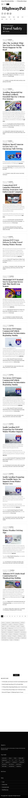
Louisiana (13, 316)
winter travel (18, 267)
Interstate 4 (10, 630)
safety (12, 173)
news (3, 634)
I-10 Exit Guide (11, 312)
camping (10, 624)
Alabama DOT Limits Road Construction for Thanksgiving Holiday (14, 575)
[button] (2, 4)
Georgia (22, 626)
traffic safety (16, 80)
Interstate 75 (4, 632)
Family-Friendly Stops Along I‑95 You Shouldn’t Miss (12, 684)
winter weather (13, 367)
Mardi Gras (18, 316)
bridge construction (15, 622)
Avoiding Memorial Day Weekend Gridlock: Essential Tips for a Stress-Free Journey (14, 95)
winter (22, 561)
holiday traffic (7, 131)
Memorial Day (10, 132)
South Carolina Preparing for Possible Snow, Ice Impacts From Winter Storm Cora (13, 480)
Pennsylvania (15, 634)
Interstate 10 (12, 266)
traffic (16, 266)
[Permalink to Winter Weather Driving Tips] (14, 539)
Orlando (10, 634)
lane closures (23, 632)
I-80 (18, 17)
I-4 (14, 19)
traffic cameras (16, 173)
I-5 (10, 19)
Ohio (6, 634)
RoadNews (3, 17)
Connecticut (7, 226)
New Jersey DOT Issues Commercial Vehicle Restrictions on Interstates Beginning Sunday (14, 332)
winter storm (8, 367)
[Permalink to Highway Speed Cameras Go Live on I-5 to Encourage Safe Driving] (14, 155)
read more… (22, 70)
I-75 (22, 17)
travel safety (8, 81)
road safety (11, 80)
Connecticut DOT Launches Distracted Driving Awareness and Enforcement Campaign (13, 188)
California (22, 622)
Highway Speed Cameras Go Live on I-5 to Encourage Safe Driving (13, 146)
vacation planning (19, 318)
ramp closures (22, 634)
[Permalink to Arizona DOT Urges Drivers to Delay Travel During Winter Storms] (14, 247)
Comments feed (5, 787)
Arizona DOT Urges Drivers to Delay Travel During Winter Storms (12, 242)
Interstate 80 (9, 366)
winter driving (12, 267)
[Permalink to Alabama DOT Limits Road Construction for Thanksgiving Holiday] (14, 584)
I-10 (6, 19)
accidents (7, 80)
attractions (8, 622)
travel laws (21, 80)
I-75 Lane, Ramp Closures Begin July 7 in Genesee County (13, 689)
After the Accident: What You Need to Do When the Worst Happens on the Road (13, 46)
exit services (12, 626)
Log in (3, 781)
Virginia (11, 639)
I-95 (9, 17)
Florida (18, 626)
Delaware (21, 624)
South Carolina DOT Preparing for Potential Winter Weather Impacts (13, 429)
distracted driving (13, 226)
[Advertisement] (14, 657)
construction (15, 624)
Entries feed (4, 784)
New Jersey (14, 366)
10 (25, 616)
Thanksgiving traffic (13, 610)
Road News (11, 325)
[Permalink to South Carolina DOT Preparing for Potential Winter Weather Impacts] (14, 438)
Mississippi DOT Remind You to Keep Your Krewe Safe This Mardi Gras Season (13, 282)
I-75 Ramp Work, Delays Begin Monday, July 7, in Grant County (14, 687)
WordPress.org (5, 789)
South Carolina (14, 465)
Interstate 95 (5, 132)
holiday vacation (19, 131)
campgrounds (4, 624)
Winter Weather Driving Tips (13, 531)
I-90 (13, 17)
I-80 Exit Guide (17, 362)
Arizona (6, 266)
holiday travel (12, 131)
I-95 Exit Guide (11, 76)
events (7, 626)
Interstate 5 (8, 173)
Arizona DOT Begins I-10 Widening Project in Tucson (12, 692)
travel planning (11, 766)
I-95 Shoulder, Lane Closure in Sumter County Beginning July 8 (14, 681)
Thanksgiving (6, 610)
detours (3, 626)
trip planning (7, 267)
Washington (5, 174)
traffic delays (20, 132)
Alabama (6, 608)
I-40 (2, 19)
